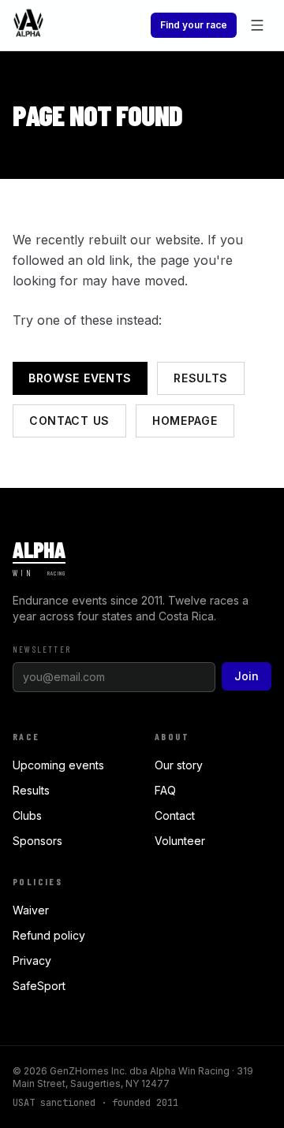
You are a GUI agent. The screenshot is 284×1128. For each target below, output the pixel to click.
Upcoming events (58, 765)
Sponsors (37, 840)
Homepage (185, 420)
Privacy (32, 960)
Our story (179, 765)
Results (201, 378)
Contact (175, 815)
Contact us (69, 420)
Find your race (193, 25)
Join (246, 676)
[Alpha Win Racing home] (28, 25)
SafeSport (39, 985)
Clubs (27, 815)
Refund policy (49, 935)
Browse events (80, 378)
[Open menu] (257, 25)
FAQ (165, 790)
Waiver (31, 910)
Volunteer (180, 840)
